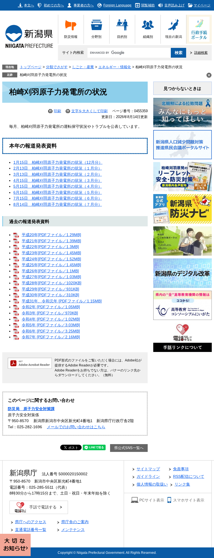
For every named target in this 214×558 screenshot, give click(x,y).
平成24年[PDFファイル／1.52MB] (51, 259)
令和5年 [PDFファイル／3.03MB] (51, 325)
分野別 (96, 36)
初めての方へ (54, 5)
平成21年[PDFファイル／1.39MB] (51, 241)
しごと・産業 (83, 67)
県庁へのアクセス (30, 522)
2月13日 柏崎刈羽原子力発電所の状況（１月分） (57, 168)
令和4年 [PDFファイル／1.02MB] (51, 319)
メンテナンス (73, 530)
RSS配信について (188, 476)
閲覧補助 (148, 5)
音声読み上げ (174, 5)
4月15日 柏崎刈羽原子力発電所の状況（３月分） (57, 180)
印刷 (57, 111)
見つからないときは (182, 88)
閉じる (208, 75)
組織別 (148, 36)
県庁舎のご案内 (75, 522)
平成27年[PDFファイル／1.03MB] (51, 277)
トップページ (31, 67)
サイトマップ (148, 469)
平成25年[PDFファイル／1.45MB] (51, 265)
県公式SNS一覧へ (129, 448)
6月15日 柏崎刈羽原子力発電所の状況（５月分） (57, 192)
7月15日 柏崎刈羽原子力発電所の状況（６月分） (57, 198)
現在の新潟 (173, 36)
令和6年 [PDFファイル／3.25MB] (51, 331)
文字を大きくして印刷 (89, 111)
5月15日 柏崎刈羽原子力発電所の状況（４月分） (57, 186)
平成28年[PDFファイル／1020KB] (51, 283)
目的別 (122, 36)
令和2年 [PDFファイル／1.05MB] (51, 307)
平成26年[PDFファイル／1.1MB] (50, 271)
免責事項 (181, 469)
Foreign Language (117, 5)
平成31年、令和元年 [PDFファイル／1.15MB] (62, 301)
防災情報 (70, 36)
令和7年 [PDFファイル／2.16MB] (51, 337)
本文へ (29, 5)
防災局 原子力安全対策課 (31, 409)
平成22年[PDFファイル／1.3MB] (50, 247)
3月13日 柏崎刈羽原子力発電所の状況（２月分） (57, 174)
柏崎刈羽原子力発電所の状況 (43, 75)
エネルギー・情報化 (114, 67)
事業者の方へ (84, 5)
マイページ (202, 5)
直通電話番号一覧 (30, 530)
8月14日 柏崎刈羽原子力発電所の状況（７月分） (57, 204)
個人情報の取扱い (152, 484)
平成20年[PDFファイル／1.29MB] (51, 235)
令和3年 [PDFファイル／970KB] (50, 313)
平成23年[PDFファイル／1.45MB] (51, 253)
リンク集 (182, 484)
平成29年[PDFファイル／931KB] (50, 289)
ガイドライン (148, 476)
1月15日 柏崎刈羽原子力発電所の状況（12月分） (58, 162)
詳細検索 (201, 52)
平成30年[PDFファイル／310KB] (50, 295)
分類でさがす (57, 67)
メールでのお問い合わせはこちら (76, 427)
